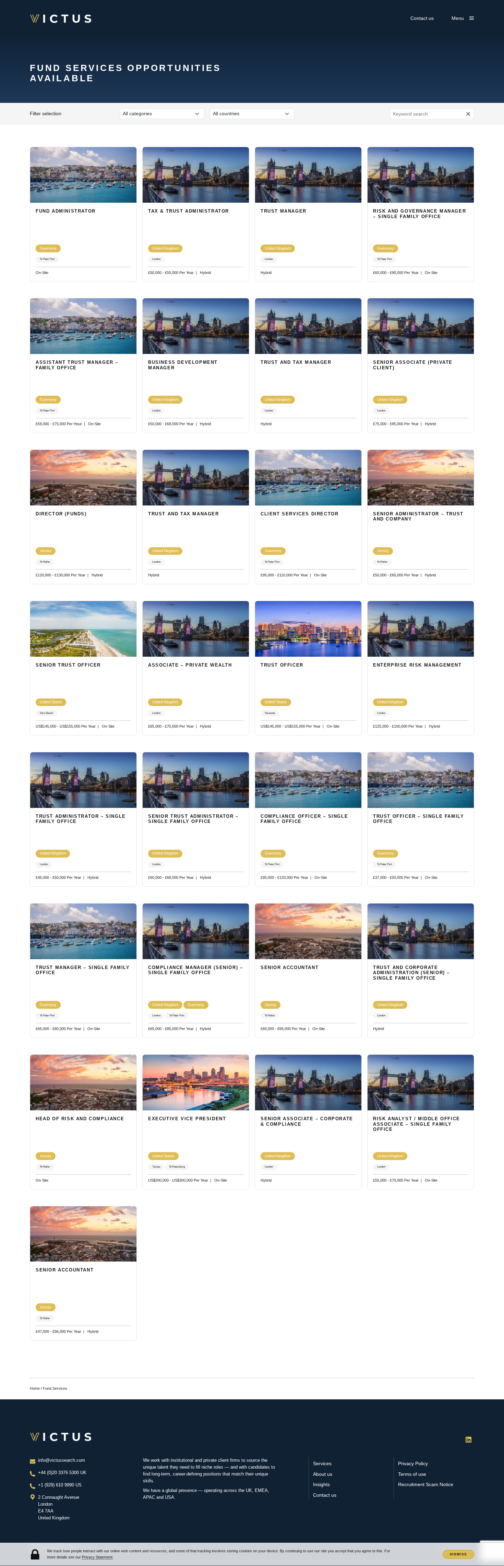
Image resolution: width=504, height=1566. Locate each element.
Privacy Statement (97, 1557)
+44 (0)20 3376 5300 (59, 1472)
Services (322, 1463)
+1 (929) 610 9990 (56, 1485)
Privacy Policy (413, 1463)
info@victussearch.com (61, 1460)
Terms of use (412, 1474)
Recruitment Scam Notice (425, 1484)
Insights (321, 1484)
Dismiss (458, 1554)
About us (322, 1474)
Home (35, 1388)
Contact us (422, 18)
